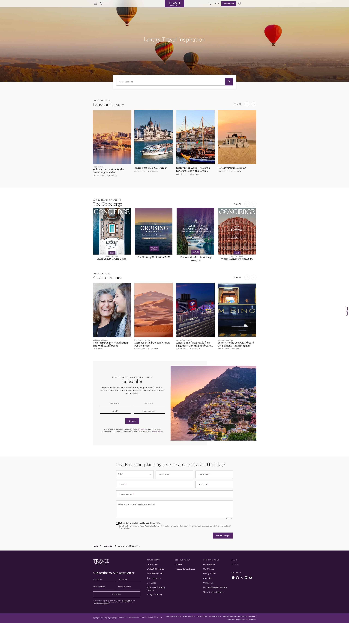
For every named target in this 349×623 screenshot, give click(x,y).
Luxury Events (209, 573)
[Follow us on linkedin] (246, 578)
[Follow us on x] (241, 578)
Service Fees (152, 564)
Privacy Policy (157, 431)
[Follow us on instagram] (237, 578)
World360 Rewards (155, 569)
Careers (178, 564)
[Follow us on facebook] (233, 578)
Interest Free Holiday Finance (156, 588)
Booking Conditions (173, 616)
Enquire (228, 3)
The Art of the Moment (213, 592)
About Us (207, 578)
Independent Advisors (185, 569)
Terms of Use (142, 429)
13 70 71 (215, 3)
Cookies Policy (215, 616)
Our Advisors (209, 564)
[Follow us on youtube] (250, 578)
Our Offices (208, 569)
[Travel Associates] (174, 3)
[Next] (253, 104)
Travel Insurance (154, 578)
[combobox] (174, 82)
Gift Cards (151, 583)
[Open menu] (95, 3)
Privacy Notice (189, 616)
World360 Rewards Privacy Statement (241, 620)
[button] (229, 82)
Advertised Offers (155, 573)
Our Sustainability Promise (215, 587)
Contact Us (208, 583)
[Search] (101, 3)
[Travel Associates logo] (101, 565)
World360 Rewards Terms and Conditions (239, 616)
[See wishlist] (239, 3)
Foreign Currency (155, 594)
